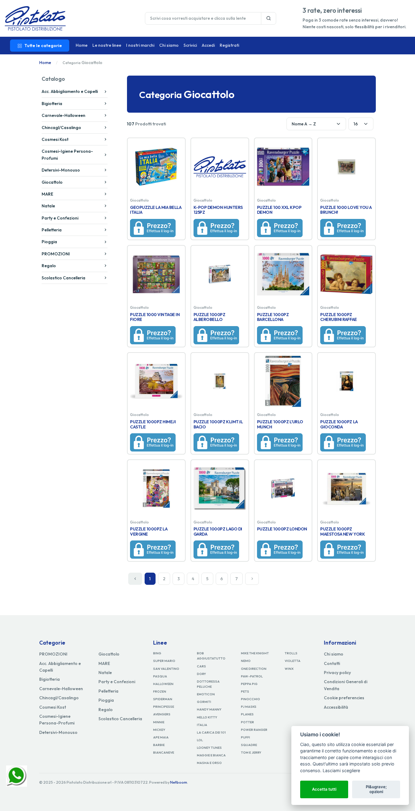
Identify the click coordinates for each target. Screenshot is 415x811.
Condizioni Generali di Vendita (345, 685)
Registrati (229, 45)
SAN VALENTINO (166, 668)
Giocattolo (52, 182)
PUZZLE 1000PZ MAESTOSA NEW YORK (342, 531)
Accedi (208, 45)
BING (157, 653)
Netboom (178, 782)
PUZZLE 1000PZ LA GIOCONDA (339, 424)
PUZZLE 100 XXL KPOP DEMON (279, 210)
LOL (200, 740)
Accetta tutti (324, 789)
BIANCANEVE (163, 752)
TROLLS (291, 653)
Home (81, 45)
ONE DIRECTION (253, 668)
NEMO (246, 661)
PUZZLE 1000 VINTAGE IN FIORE (155, 317)
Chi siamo (169, 45)
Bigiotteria (52, 103)
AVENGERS (161, 714)
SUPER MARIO (164, 661)
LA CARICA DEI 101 (211, 732)
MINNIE (158, 722)
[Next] (252, 579)
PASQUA (160, 676)
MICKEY (159, 730)
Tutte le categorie (43, 45)
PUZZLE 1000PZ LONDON (282, 529)
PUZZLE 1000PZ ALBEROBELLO (209, 317)
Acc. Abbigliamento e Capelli (70, 91)
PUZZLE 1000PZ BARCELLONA (273, 317)
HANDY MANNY (209, 709)
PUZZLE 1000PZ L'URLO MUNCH (280, 424)
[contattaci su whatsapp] (16, 775)
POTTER (247, 722)
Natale (48, 206)
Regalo (49, 265)
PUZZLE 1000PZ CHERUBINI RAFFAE (338, 317)
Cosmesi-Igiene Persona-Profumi (67, 154)
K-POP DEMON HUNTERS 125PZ (218, 210)
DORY (201, 674)
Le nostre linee (106, 45)
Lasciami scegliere (341, 770)
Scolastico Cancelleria (63, 278)
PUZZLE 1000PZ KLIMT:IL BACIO (218, 424)
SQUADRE (249, 745)
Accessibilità (336, 707)
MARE (47, 194)
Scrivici (190, 45)
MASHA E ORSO (209, 763)
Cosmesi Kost (55, 139)
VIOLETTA (292, 661)
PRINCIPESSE (163, 706)
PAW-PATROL (252, 676)
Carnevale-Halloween (63, 115)
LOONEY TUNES (209, 747)
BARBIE (159, 745)
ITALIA (202, 725)
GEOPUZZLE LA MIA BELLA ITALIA (155, 210)
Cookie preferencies (344, 697)
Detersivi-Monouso (61, 170)
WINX (289, 668)
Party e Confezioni (60, 218)
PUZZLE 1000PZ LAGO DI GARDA (218, 531)
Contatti (332, 663)
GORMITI (204, 702)
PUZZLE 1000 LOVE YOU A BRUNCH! (346, 210)
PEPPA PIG (249, 684)
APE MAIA (161, 737)
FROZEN (159, 691)
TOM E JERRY (251, 752)
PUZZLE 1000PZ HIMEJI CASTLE (153, 424)
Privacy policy (337, 672)
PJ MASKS (248, 706)
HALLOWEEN (163, 684)
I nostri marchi (140, 45)
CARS (201, 666)
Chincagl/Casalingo (61, 127)
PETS (245, 691)
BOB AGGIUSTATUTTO (211, 655)
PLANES (247, 714)
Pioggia (49, 241)
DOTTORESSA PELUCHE (208, 684)
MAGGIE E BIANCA (211, 755)
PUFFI (245, 737)
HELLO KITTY (207, 717)
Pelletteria (52, 230)
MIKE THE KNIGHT (255, 653)
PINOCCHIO (250, 699)
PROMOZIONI (56, 254)
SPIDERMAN (162, 699)
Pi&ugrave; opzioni (376, 789)
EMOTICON (206, 694)
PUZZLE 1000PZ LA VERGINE (148, 531)
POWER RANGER (254, 730)
